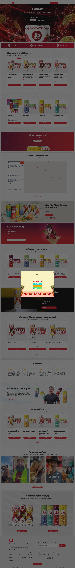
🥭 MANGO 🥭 (37, 286)
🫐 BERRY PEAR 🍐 (37, 288)
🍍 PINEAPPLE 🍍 (37, 283)
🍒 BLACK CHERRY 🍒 (37, 281)
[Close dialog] (53, 272)
